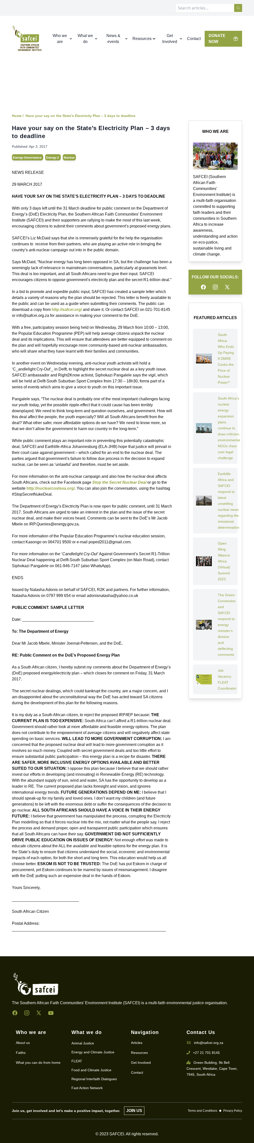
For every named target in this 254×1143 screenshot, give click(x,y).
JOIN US (134, 1110)
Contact (194, 39)
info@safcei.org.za (208, 1043)
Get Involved (141, 1063)
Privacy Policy (232, 1110)
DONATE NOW (217, 39)
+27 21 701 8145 (206, 1053)
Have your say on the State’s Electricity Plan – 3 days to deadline (80, 116)
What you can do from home (38, 1063)
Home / (18, 116)
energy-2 (53, 157)
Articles (136, 1043)
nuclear (69, 157)
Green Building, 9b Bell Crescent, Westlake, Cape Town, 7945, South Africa (212, 1068)
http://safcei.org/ (67, 309)
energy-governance (27, 157)
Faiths (21, 1053)
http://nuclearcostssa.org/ (51, 488)
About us (23, 1043)
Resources (139, 1053)
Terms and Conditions (202, 1110)
